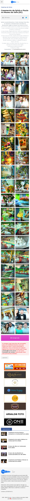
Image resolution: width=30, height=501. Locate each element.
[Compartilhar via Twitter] (26, 17)
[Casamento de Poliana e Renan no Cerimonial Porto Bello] (4, 461)
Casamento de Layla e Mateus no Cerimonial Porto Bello (17, 440)
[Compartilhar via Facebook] (23, 17)
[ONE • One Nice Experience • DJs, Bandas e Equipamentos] (15, 422)
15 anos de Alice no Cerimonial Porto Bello (17, 447)
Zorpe (21, 498)
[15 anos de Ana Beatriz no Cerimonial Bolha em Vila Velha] (4, 454)
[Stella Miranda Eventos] (15, 382)
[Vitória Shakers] (15, 390)
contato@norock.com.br (9, 350)
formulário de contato (8, 352)
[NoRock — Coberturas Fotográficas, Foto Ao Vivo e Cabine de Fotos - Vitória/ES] (8, 471)
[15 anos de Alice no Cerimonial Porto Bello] (4, 447)
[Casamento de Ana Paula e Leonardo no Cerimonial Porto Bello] (4, 434)
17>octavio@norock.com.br (19, 49)
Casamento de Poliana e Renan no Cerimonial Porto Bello (18, 460)
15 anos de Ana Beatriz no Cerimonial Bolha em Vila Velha (17, 453)
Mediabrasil (15, 498)
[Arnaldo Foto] (15, 414)
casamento (4, 357)
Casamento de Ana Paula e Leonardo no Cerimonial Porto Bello (18, 433)
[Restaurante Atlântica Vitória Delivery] (15, 366)
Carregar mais (15, 338)
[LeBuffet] (15, 374)
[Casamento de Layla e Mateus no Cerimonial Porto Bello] (4, 441)
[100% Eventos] (15, 398)
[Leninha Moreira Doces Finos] (15, 406)
